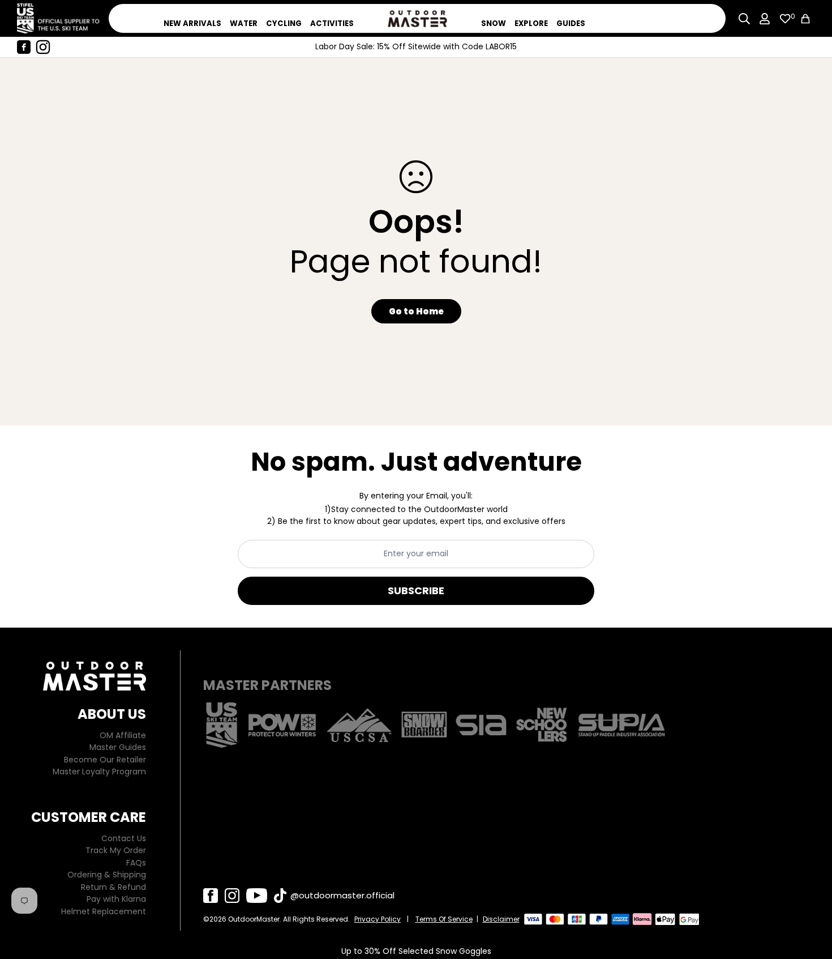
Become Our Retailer (105, 759)
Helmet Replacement (103, 911)
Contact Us (123, 838)
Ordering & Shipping (106, 874)
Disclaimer (501, 919)
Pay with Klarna (116, 899)
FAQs (136, 862)
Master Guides (117, 747)
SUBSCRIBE (416, 590)
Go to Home (416, 311)
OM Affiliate (123, 735)
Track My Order (115, 850)
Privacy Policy (377, 919)
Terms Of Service (444, 919)
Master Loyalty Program (99, 771)
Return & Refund (113, 887)
